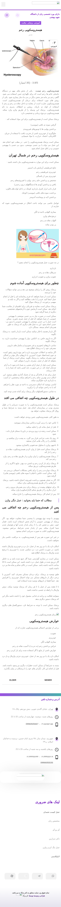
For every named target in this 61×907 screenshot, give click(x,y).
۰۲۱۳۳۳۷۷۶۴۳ (32, 757)
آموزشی (37, 23)
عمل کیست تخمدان (51, 812)
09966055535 (47, 762)
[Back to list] (30, 680)
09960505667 (32, 724)
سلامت (23, 23)
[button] (3, 4)
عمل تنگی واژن (13, 500)
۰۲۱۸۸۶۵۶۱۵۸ (47, 724)
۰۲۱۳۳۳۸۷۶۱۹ (47, 757)
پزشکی (30, 23)
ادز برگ (25, 896)
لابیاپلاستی (55, 856)
